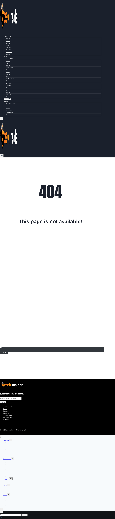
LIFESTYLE (6, 440)
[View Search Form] (1, 118)
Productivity (9, 49)
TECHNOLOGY (7, 459)
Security (8, 72)
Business (8, 54)
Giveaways (8, 85)
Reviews (8, 80)
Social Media (9, 52)
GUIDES (5, 485)
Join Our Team (9, 112)
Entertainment (9, 38)
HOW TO (8, 92)
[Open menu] (2, 155)
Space (7, 76)
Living (7, 45)
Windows (8, 61)
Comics (8, 41)
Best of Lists (9, 87)
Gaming (8, 43)
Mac (7, 63)
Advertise (8, 105)
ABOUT (5, 495)
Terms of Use (7, 417)
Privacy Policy (9, 110)
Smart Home (9, 69)
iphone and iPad (9, 67)
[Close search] (1, 512)
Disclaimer (6, 413)
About (5, 409)
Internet (8, 74)
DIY (7, 96)
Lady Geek (8, 47)
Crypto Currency (10, 78)
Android (8, 65)
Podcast (8, 114)
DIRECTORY (7, 99)
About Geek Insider (10, 103)
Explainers (8, 94)
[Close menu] (0, 436)
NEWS (6, 56)
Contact (8, 108)
